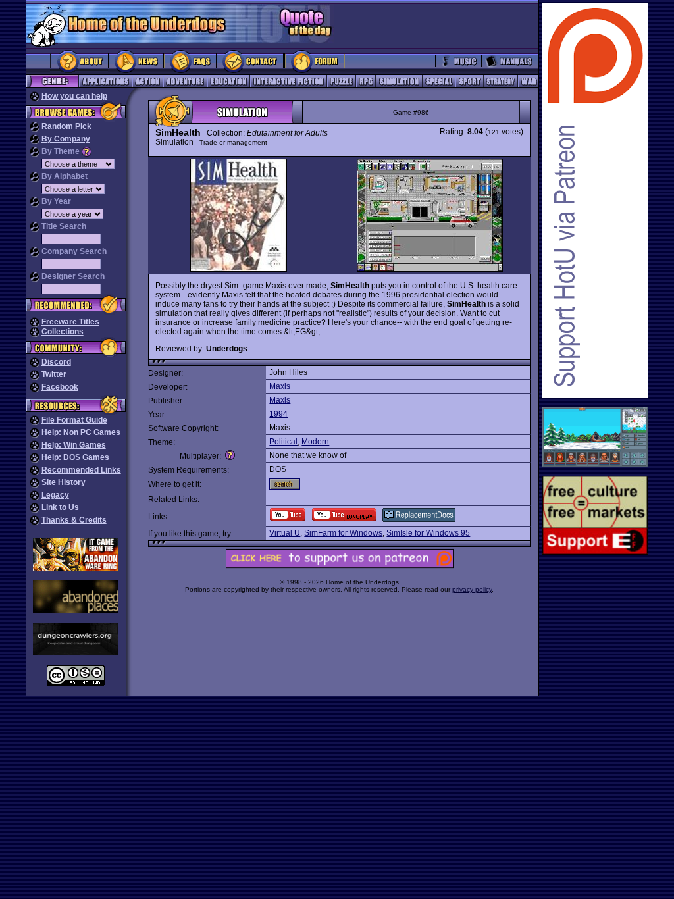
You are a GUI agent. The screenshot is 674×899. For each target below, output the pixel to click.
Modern (315, 441)
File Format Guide (74, 419)
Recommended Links (81, 470)
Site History (63, 482)
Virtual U (284, 533)
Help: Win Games (73, 445)
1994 (278, 414)
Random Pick (66, 126)
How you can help (74, 96)
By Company (65, 138)
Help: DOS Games (75, 457)
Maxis (279, 386)
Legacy (55, 495)
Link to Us (60, 507)
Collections (62, 331)
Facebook (59, 387)
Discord (56, 362)
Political (283, 441)
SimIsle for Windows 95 (428, 533)
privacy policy (472, 589)
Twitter (53, 374)
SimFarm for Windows (343, 533)
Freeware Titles (70, 321)
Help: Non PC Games (80, 432)
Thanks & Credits (74, 520)
